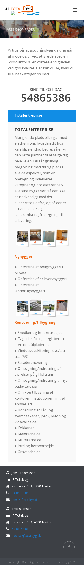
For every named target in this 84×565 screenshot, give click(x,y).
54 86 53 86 (20, 493)
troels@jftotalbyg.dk (26, 536)
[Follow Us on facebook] (69, 546)
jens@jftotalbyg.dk (25, 500)
